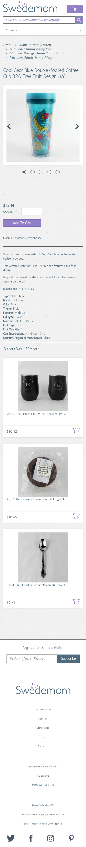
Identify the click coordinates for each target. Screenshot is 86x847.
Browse (11, 30)
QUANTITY (10, 212)
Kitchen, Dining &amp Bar (30, 49)
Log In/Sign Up (43, 709)
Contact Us (43, 746)
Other (7, 45)
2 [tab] (32, 172)
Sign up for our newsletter (43, 647)
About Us (43, 718)
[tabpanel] (43, 125)
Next (77, 126)
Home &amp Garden (35, 45)
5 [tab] (58, 172)
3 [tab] (41, 172)
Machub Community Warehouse (22, 238)
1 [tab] (24, 172)
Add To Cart (22, 223)
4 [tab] (49, 172)
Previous (9, 126)
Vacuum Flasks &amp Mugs (31, 58)
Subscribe (68, 658)
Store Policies (43, 728)
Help (43, 737)
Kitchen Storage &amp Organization (37, 53)
